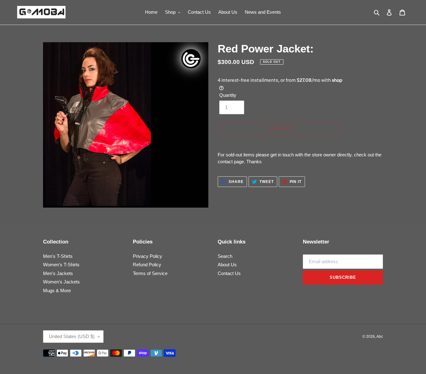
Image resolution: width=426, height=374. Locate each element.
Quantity (227, 95)
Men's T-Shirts (58, 256)
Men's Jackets (58, 273)
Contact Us (229, 273)
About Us (227, 264)
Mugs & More (57, 290)
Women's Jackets (61, 281)
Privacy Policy (147, 256)
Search (225, 256)
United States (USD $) (71, 336)
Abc (379, 336)
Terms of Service (150, 273)
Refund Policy (147, 264)
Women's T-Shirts (61, 264)
